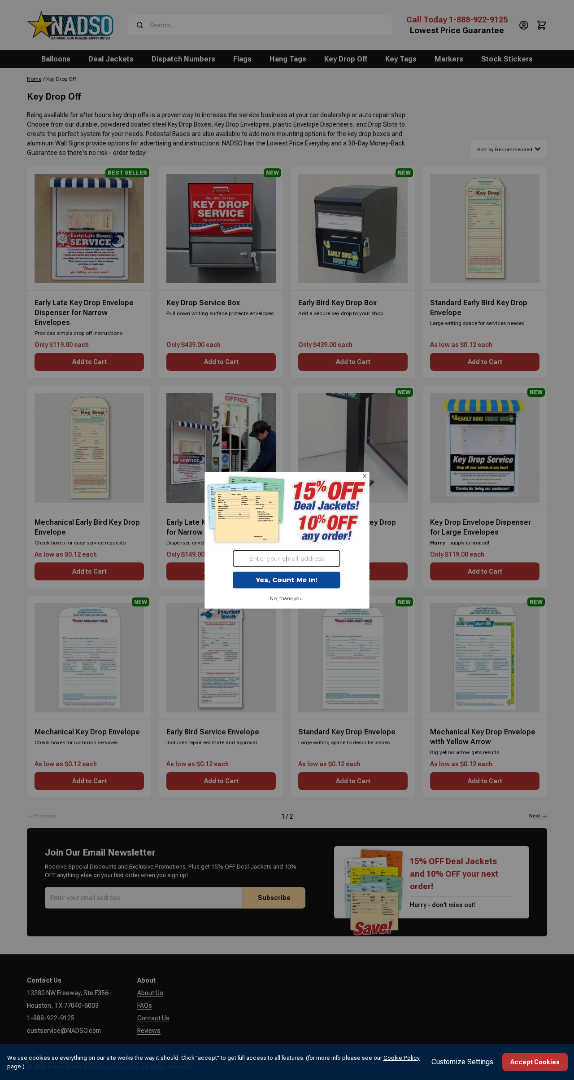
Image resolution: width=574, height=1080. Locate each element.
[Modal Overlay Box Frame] (287, 539)
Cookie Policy (401, 1057)
